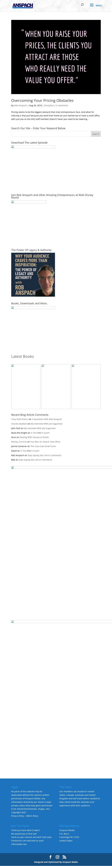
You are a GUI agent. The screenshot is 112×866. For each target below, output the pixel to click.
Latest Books (22, 356)
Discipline (49, 105)
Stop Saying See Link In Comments (44, 455)
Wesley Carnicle (19, 441)
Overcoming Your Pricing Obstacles (42, 100)
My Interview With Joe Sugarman (47, 423)
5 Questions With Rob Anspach (47, 419)
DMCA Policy (32, 815)
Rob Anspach (20, 105)
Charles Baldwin (19, 423)
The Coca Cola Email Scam (43, 446)
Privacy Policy (17, 815)
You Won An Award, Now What (45, 441)
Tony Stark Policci (19, 419)
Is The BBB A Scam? (40, 432)
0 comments (62, 105)
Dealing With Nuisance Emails (34, 437)
